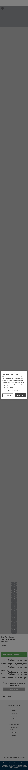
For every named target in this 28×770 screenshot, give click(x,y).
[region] (14, 385)
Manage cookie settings (14, 390)
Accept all (20, 395)
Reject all (8, 395)
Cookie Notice (9, 387)
